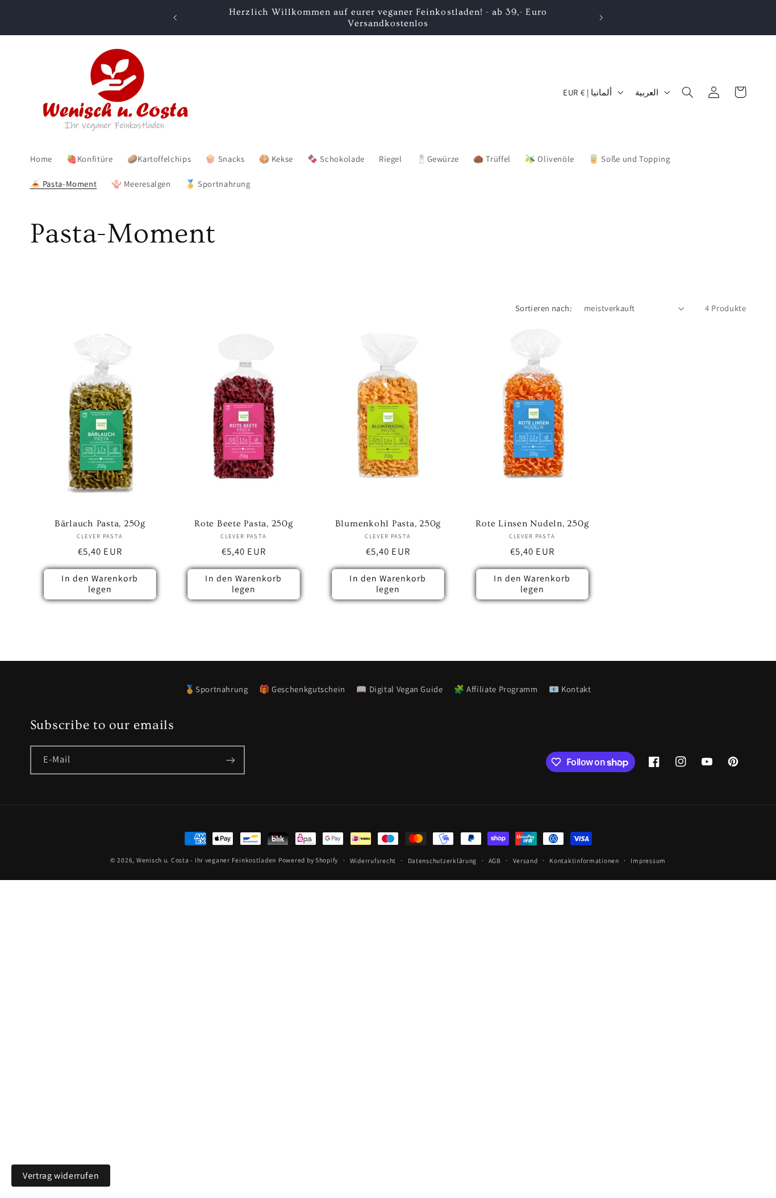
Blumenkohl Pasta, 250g (388, 523)
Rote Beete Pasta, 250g (243, 523)
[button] (688, 92)
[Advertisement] (341, 959)
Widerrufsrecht (373, 860)
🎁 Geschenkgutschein (302, 689)
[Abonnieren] (230, 759)
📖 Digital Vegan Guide (399, 689)
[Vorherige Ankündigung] (174, 17)
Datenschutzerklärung (442, 860)
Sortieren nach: (543, 308)
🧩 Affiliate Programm (496, 689)
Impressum (648, 860)
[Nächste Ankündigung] (601, 17)
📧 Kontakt (570, 689)
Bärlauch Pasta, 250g (99, 523)
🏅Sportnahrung (216, 689)
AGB (495, 860)
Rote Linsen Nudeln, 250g (532, 523)
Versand (525, 860)
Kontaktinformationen (584, 860)
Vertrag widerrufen (61, 1176)
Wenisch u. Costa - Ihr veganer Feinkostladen (206, 860)
